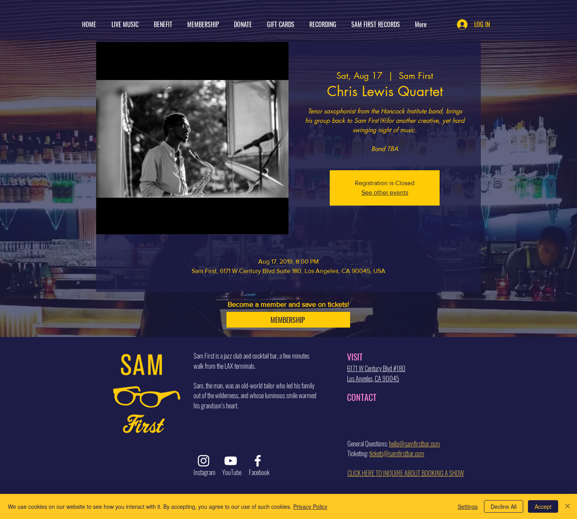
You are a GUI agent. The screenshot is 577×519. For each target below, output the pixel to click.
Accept (543, 506)
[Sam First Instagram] (203, 460)
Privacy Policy (310, 506)
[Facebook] (257, 460)
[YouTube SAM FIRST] (230, 460)
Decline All (504, 506)
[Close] (567, 506)
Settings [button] (468, 506)
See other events (385, 192)
